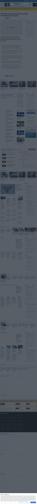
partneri (4, 495)
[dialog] (18, 498)
